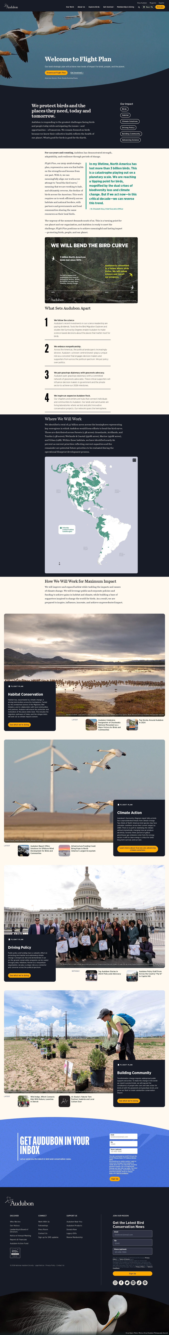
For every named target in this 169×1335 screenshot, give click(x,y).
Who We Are (15, 1222)
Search (139, 7)
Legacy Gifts (72, 1233)
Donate (160, 7)
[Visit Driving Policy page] (84, 916)
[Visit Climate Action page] (84, 791)
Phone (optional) (116, 1149)
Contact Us (42, 1233)
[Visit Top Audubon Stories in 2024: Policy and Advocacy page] (105, 976)
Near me (149, 7)
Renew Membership (75, 1237)
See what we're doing (19, 725)
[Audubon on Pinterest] (145, 1282)
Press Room (43, 1229)
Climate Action (129, 813)
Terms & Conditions (122, 1173)
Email (112, 1135)
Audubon (11, 6)
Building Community (131, 134)
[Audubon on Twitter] (127, 1282)
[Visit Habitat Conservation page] (84, 665)
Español (161, 3)
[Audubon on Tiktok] (139, 1282)
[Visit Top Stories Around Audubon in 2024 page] (145, 725)
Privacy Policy (118, 1158)
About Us (81, 7)
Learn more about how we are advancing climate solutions (138, 849)
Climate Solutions (130, 121)
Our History (15, 1226)
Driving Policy (128, 128)
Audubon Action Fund (19, 1243)
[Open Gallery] (134, 460)
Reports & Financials (18, 1239)
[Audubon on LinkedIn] (133, 1282)
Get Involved (108, 7)
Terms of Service (131, 1158)
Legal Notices (39, 1265)
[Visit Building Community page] (84, 1041)
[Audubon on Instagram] (115, 1282)
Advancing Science (130, 140)
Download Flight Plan (56, 73)
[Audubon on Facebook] (121, 1282)
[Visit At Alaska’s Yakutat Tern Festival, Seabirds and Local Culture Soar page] (78, 1101)
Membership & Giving (125, 7)
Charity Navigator (15, 1253)
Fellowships (43, 1226)
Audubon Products (74, 1226)
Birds (124, 109)
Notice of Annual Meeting (20, 1236)
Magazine (153, 3)
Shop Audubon (142, 3)
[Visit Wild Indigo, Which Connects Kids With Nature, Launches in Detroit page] (37, 1101)
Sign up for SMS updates (48, 1237)
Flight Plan (17, 686)
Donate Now (72, 1229)
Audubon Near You (74, 1222)
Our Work (70, 7)
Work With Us (44, 1222)
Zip (112, 1142)
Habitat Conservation (25, 694)
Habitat (125, 115)
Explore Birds (94, 7)
